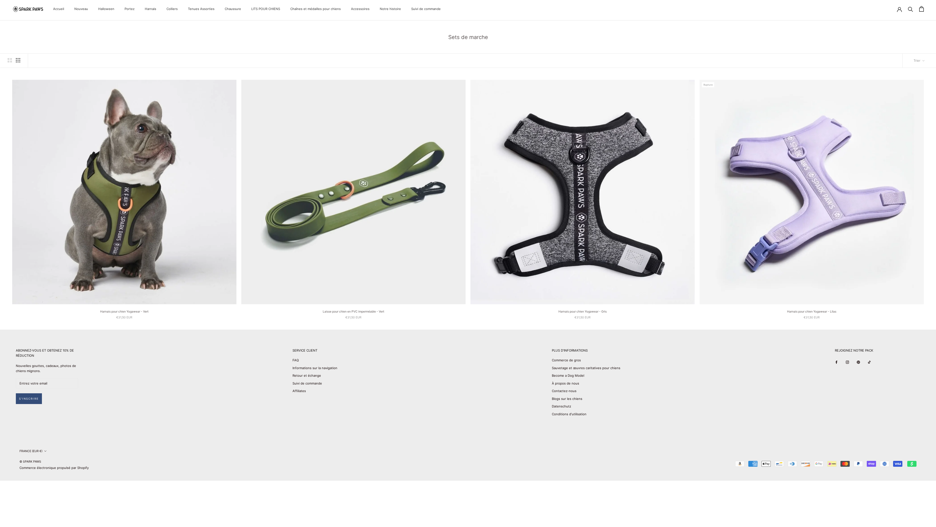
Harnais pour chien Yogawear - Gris (582, 311)
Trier (917, 60)
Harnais (150, 9)
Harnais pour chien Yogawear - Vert (124, 311)
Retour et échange (306, 375)
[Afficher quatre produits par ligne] (18, 60)
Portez (130, 9)
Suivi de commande (426, 9)
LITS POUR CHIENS (265, 9)
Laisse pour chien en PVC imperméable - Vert (353, 311)
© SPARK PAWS (30, 461)
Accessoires (360, 9)
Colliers (172, 9)
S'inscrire (29, 398)
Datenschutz (561, 406)
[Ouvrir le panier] (921, 9)
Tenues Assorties (201, 9)
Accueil (58, 9)
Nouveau (81, 9)
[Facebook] (836, 362)
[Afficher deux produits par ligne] (10, 60)
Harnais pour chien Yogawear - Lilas (811, 311)
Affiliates (299, 391)
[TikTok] (869, 362)
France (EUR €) (31, 451)
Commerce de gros (566, 360)
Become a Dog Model (568, 375)
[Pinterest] (858, 362)
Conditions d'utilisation (569, 414)
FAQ (295, 360)
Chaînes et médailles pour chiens (315, 9)
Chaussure (233, 9)
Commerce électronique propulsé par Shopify (54, 468)
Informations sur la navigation (314, 368)
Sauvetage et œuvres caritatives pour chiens (586, 368)
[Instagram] (847, 362)
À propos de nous (565, 383)
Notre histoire (390, 9)
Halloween (106, 9)
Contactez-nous (564, 391)
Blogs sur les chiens (567, 399)
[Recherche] (910, 8)
